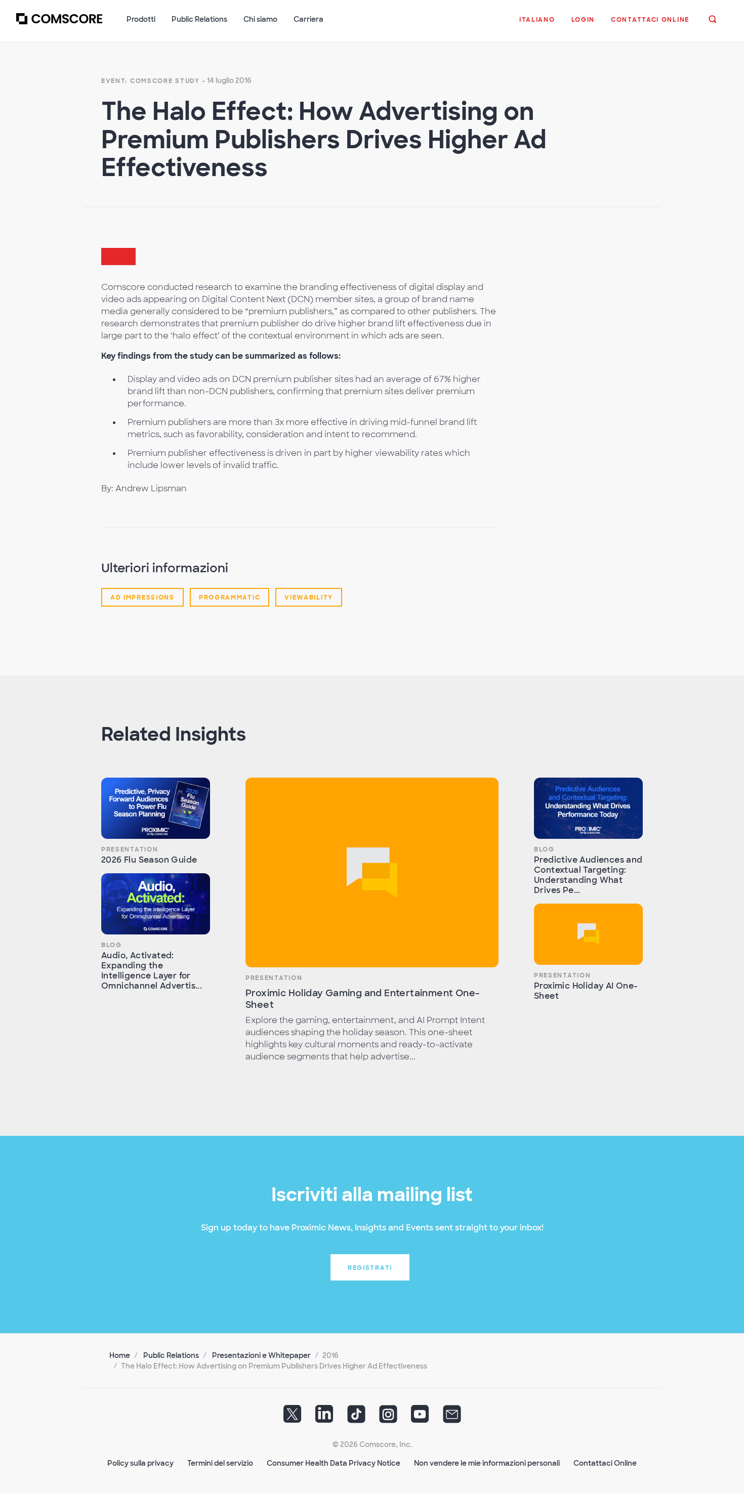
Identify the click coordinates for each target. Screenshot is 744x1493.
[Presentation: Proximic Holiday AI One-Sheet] (588, 934)
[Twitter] (292, 1417)
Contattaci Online (605, 1463)
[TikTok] (356, 1417)
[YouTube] (420, 1417)
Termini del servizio (220, 1463)
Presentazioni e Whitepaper (261, 1355)
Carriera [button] (308, 19)
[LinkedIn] (324, 1417)
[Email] (452, 1417)
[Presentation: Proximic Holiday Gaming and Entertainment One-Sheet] (372, 872)
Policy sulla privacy (140, 1463)
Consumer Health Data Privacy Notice (333, 1463)
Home (119, 1355)
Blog (111, 945)
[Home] (59, 24)
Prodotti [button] (141, 19)
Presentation (129, 849)
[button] (537, 24)
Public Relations (171, 1355)
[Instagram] (388, 1417)
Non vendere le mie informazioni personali (487, 1463)
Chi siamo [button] (260, 19)
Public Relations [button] (199, 19)
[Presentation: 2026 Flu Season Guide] (155, 808)
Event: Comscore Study (150, 81)
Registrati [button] (370, 1268)
